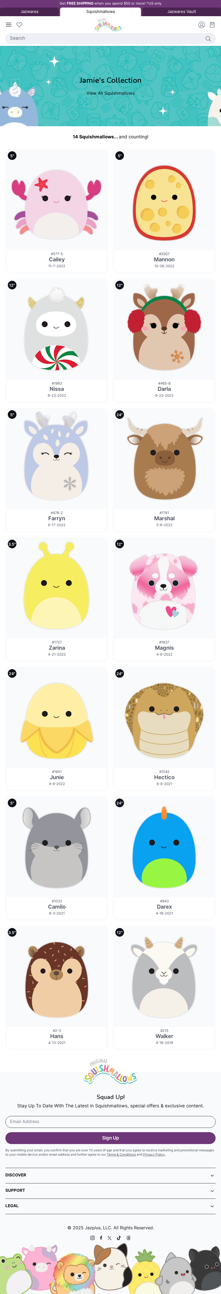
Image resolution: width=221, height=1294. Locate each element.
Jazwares (29, 12)
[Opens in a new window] (92, 1238)
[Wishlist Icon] (19, 25)
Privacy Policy (154, 1154)
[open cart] (210, 25)
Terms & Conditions (121, 1154)
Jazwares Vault (181, 12)
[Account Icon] (199, 25)
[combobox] (110, 38)
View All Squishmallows (110, 93)
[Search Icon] (208, 38)
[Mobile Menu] (8, 25)
